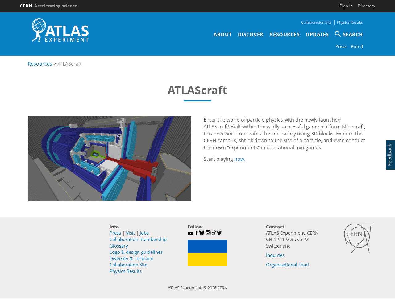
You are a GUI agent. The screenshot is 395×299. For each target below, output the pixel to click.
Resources (285, 34)
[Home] (60, 30)
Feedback (389, 155)
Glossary (119, 246)
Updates (317, 34)
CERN (48, 6)
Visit (130, 233)
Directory (366, 5)
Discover (251, 34)
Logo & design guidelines (136, 252)
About (223, 34)
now (239, 159)
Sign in (346, 5)
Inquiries (275, 255)
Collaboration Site (316, 22)
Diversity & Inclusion (131, 258)
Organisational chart (287, 264)
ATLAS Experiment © (188, 287)
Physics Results (350, 22)
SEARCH (353, 34)
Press (341, 46)
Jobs (144, 233)
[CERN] (358, 238)
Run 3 (357, 46)
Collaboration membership (138, 239)
